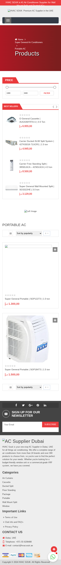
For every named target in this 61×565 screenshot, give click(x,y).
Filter (47, 93)
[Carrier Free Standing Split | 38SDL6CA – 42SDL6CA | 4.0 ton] (11, 165)
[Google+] (30, 405)
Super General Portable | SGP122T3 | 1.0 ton (27, 299)
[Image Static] (30, 211)
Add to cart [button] (55, 249)
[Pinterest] (37, 405)
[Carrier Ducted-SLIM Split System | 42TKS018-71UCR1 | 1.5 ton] (11, 142)
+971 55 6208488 (24, 542)
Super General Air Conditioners (29, 42)
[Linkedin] (44, 405)
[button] (53, 106)
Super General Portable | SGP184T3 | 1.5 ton (27, 369)
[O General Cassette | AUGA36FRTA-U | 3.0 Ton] (11, 120)
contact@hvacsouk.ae (23, 545)
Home (20, 39)
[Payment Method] (21, 555)
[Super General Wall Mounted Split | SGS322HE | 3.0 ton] (11, 188)
